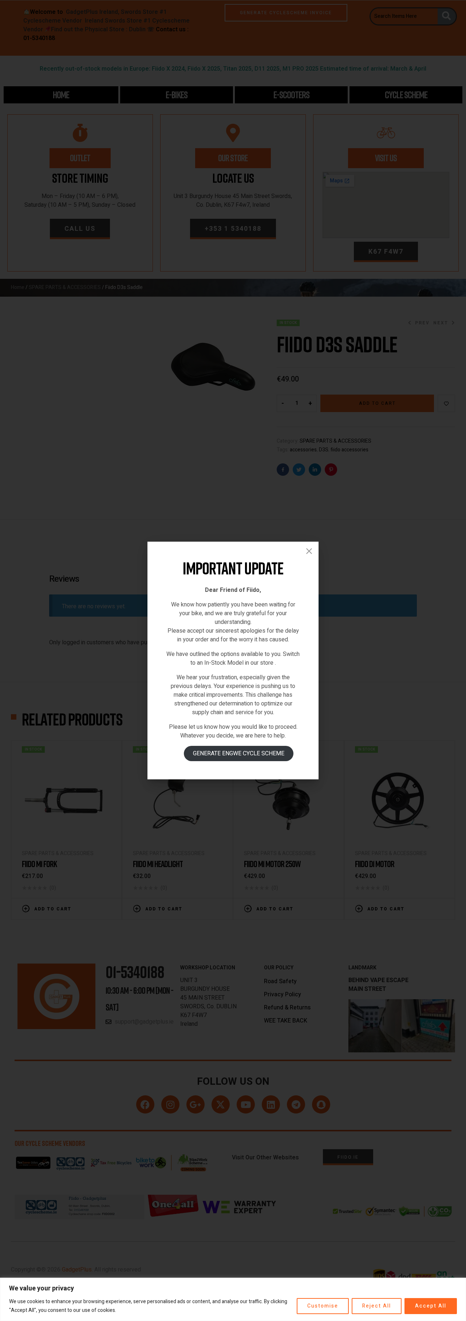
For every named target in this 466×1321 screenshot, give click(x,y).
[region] (233, 1299)
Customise (322, 1306)
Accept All (430, 1306)
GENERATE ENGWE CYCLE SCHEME (238, 753)
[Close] (309, 551)
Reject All (376, 1306)
